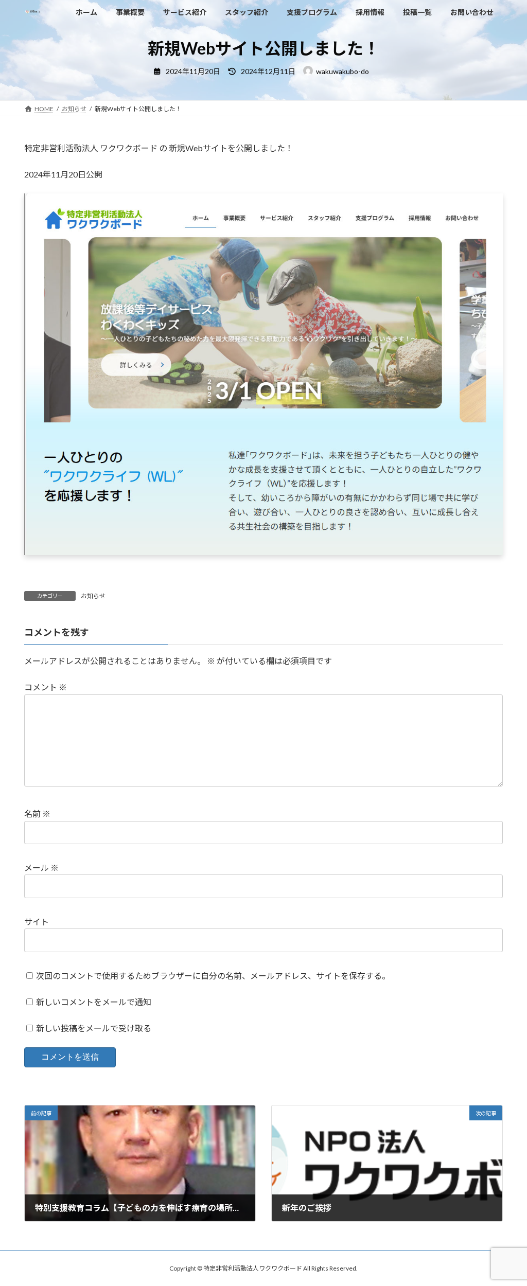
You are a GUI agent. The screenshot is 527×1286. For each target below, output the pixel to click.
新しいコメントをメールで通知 (93, 1002)
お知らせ (93, 596)
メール (41, 868)
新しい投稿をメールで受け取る (93, 1028)
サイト (36, 921)
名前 (37, 814)
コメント (45, 687)
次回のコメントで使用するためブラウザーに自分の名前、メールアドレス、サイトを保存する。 (213, 975)
